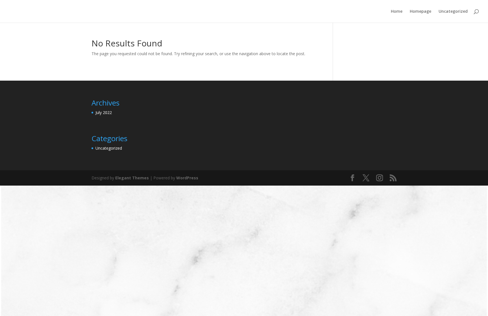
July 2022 (103, 112)
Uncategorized (453, 11)
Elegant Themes (132, 177)
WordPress (187, 177)
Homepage (420, 11)
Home (396, 11)
